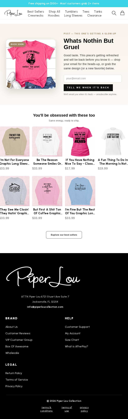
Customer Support (77, 327)
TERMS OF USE (67, 409)
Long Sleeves (73, 15)
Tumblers (71, 11)
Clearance (94, 15)
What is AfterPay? (76, 346)
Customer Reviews (17, 333)
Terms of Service (16, 379)
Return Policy (13, 373)
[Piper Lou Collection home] (45, 276)
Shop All (54, 11)
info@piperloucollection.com (45, 306)
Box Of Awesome (16, 346)
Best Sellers (35, 11)
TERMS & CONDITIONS (46, 409)
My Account (73, 333)
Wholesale (12, 353)
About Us (11, 327)
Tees (85, 11)
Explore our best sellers (64, 235)
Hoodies (53, 15)
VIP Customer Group (18, 340)
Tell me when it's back (88, 87)
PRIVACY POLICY (84, 409)
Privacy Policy (13, 386)
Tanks (98, 11)
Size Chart (72, 340)
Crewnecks (35, 15)
